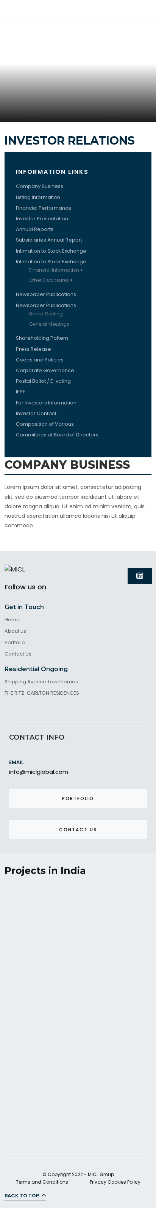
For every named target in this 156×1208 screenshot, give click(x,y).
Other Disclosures (49, 280)
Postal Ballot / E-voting (43, 381)
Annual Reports (34, 229)
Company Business (39, 186)
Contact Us (18, 654)
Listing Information (38, 197)
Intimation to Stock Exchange (51, 251)
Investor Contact (36, 413)
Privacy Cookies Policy (115, 1182)
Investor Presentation (42, 218)
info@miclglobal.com (38, 772)
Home (12, 620)
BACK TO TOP (22, 1195)
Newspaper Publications (46, 294)
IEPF (20, 391)
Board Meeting (46, 313)
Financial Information (54, 270)
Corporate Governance (45, 370)
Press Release (33, 349)
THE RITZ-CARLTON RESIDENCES (42, 693)
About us (15, 631)
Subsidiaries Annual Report (49, 240)
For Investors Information (46, 402)
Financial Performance (44, 208)
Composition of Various (45, 424)
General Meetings (49, 324)
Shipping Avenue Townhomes (41, 682)
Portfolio (15, 643)
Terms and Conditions (42, 1182)
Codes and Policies (40, 359)
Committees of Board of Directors (57, 434)
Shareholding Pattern (42, 338)
